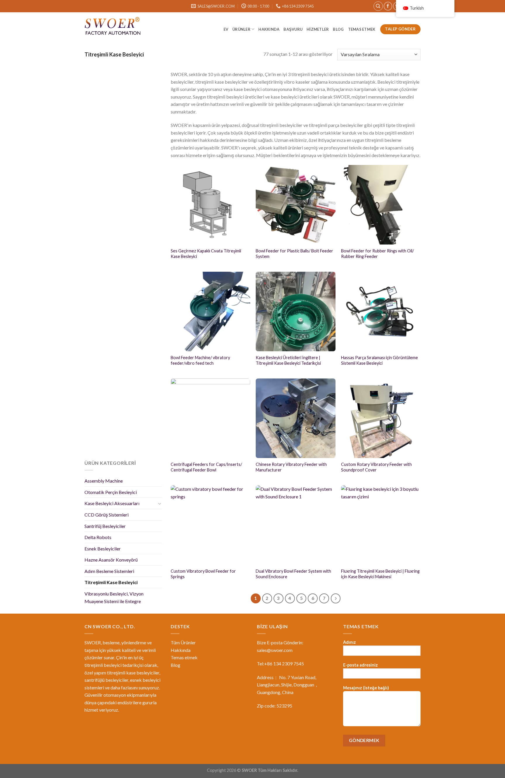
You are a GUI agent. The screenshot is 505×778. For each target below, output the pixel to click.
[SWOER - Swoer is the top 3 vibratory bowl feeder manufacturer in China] (113, 27)
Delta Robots (97, 537)
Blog (175, 665)
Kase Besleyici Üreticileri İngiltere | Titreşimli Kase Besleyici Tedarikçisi (288, 360)
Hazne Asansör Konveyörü (111, 559)
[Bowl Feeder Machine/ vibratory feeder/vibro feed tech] (210, 311)
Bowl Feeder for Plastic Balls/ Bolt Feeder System (294, 253)
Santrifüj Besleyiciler (105, 526)
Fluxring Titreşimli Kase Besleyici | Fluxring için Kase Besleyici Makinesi (380, 574)
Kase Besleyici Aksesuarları (111, 503)
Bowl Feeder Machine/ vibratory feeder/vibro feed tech (200, 360)
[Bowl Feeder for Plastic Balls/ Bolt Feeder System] (295, 205)
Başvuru (292, 29)
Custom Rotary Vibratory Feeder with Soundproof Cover (376, 467)
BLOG (338, 29)
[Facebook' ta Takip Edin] (388, 6)
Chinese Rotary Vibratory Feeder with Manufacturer (291, 467)
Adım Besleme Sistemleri (109, 571)
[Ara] (378, 6)
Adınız (349, 642)
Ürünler (241, 29)
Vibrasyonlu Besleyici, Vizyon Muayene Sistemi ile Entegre (113, 597)
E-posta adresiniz (360, 664)
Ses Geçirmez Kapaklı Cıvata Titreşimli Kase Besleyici (206, 253)
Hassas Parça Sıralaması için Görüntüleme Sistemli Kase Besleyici (379, 360)
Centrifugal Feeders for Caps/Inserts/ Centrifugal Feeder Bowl (206, 467)
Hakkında (268, 29)
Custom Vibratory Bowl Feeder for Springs (203, 574)
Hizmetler (318, 29)
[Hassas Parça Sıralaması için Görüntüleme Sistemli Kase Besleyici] (381, 311)
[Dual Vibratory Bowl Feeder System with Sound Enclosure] (295, 525)
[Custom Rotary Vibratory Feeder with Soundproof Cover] (381, 418)
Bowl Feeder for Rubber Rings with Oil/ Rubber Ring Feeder (377, 253)
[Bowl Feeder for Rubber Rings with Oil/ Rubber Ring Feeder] (381, 205)
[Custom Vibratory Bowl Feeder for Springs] (210, 525)
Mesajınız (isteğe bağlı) (366, 687)
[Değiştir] (159, 503)
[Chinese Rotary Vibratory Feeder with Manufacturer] (295, 418)
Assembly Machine (103, 480)
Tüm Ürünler (183, 642)
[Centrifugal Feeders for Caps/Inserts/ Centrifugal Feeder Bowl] (210, 418)
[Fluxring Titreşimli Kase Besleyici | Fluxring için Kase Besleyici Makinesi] (381, 525)
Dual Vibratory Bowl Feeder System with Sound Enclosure (293, 574)
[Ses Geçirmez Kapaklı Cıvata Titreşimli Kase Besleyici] (210, 205)
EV (226, 29)
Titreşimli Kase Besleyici (111, 582)
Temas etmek (362, 29)
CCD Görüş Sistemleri (106, 514)
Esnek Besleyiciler (102, 548)
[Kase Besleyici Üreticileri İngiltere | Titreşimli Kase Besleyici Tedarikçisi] (295, 311)
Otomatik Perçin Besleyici (110, 492)
